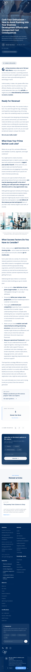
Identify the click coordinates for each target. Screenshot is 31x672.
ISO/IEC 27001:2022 (6, 615)
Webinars (19, 564)
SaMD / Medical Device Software (8, 578)
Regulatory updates (21, 569)
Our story (4, 588)
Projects (4, 598)
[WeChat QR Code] (3, 648)
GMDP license (5, 618)
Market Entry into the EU (7, 532)
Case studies (20, 567)
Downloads (19, 559)
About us (4, 586)
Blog (7, 15)
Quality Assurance (21, 543)
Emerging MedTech (6, 546)
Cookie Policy (19, 664)
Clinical (18, 533)
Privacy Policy (11, 664)
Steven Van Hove (15, 415)
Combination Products (8, 575)
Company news (20, 572)
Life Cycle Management (7, 556)
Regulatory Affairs (21, 545)
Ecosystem (4, 596)
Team (3, 591)
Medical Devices (10, 449)
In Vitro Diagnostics (7, 569)
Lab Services (19, 535)
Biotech (17, 446)
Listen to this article (10, 63)
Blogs (18, 562)
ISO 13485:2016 (5, 613)
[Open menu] (28, 3)
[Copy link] (23, 427)
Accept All (20, 668)
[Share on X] (19, 427)
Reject (10, 668)
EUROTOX (4, 620)
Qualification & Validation (22, 540)
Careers (3, 603)
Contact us (4, 606)
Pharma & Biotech (7, 564)
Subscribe (14, 458)
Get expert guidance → (9, 398)
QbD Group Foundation (7, 601)
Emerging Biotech (6, 535)
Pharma (9, 446)
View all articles (15, 417)
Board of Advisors (6, 593)
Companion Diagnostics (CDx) (8, 572)
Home (3, 15)
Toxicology (19, 552)
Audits (18, 531)
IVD (20, 449)
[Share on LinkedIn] (15, 427)
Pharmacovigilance (21, 538)
